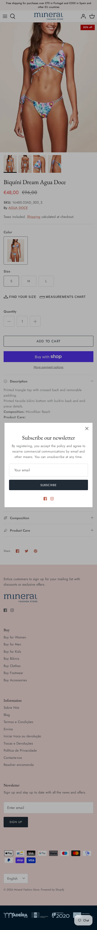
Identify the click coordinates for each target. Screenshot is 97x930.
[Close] (87, 428)
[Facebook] (45, 498)
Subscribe (48, 485)
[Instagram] (52, 498)
